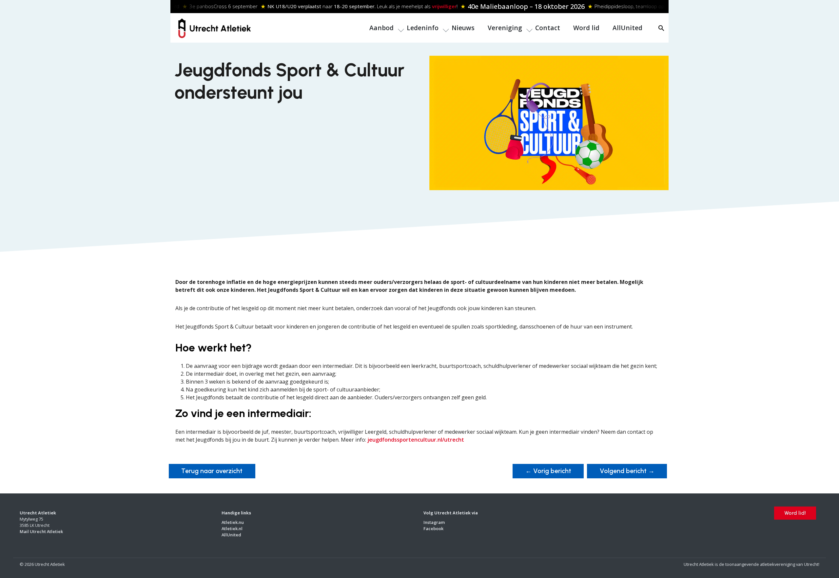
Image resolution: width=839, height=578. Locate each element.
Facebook (433, 528)
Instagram (434, 522)
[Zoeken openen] (661, 28)
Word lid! (795, 513)
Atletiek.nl (232, 528)
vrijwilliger (438, 6)
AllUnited (627, 27)
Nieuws (463, 27)
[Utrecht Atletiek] (214, 27)
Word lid (586, 27)
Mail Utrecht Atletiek (41, 531)
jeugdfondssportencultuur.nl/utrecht (415, 439)
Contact (547, 27)
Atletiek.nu (233, 522)
